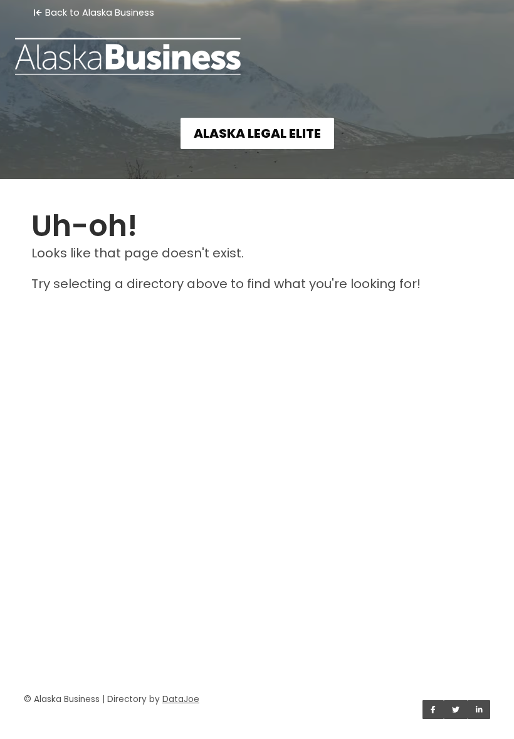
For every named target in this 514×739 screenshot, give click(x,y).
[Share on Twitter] (456, 709)
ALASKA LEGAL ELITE (257, 133)
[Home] (257, 48)
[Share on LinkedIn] (479, 709)
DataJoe (180, 699)
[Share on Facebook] (433, 709)
